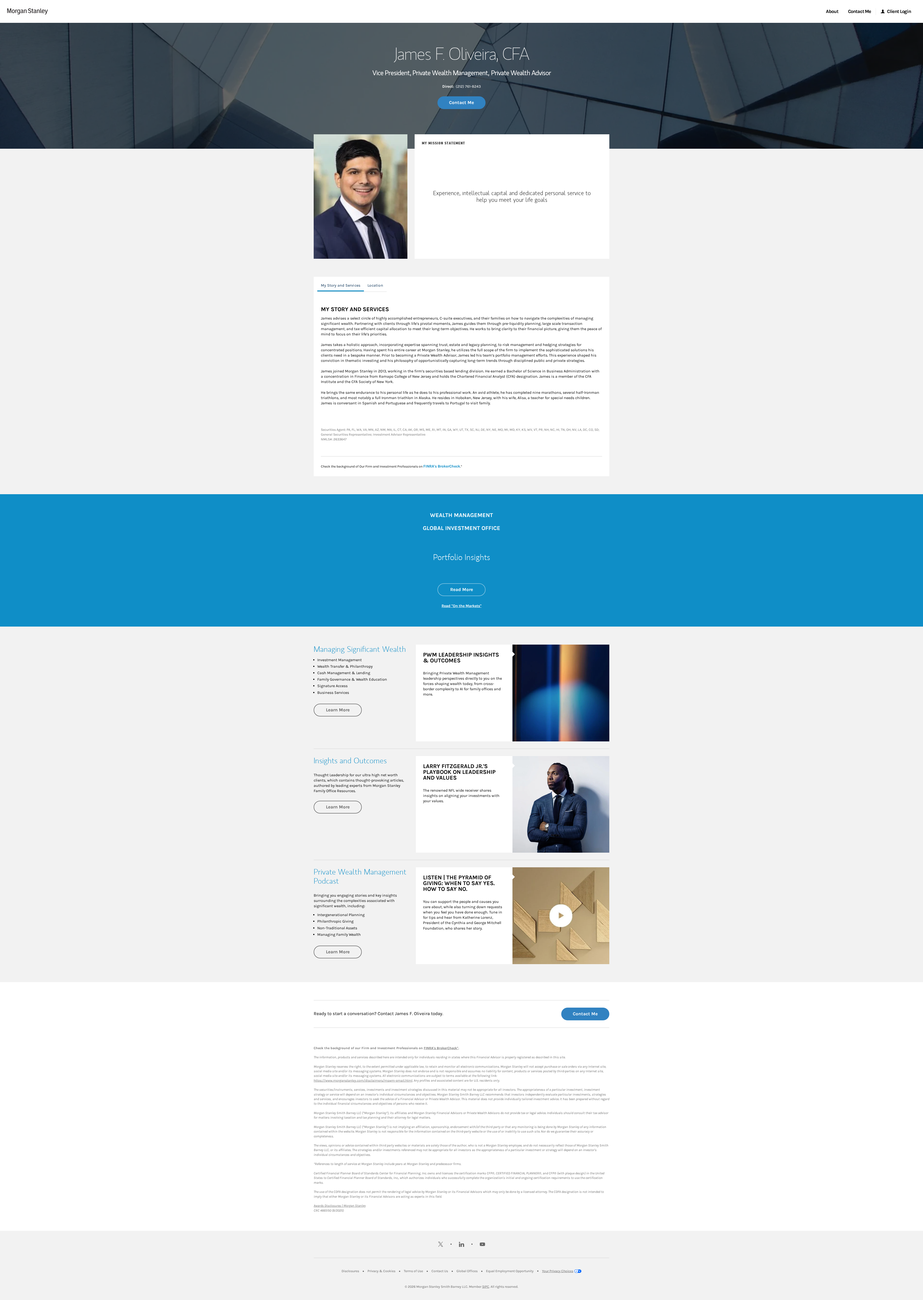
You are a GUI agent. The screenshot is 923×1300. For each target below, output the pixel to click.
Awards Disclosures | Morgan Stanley (340, 1206)
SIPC (485, 1287)
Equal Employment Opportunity (510, 1271)
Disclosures (350, 1271)
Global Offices (467, 1271)
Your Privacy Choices (557, 1271)
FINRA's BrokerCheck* (441, 1048)
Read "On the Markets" (461, 606)
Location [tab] (375, 285)
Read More (468, 589)
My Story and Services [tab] (340, 285)
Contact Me (461, 102)
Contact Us (439, 1271)
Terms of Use (413, 1271)
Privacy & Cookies (381, 1271)
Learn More (344, 710)
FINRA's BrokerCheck (441, 466)
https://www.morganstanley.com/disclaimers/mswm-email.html (363, 1080)
